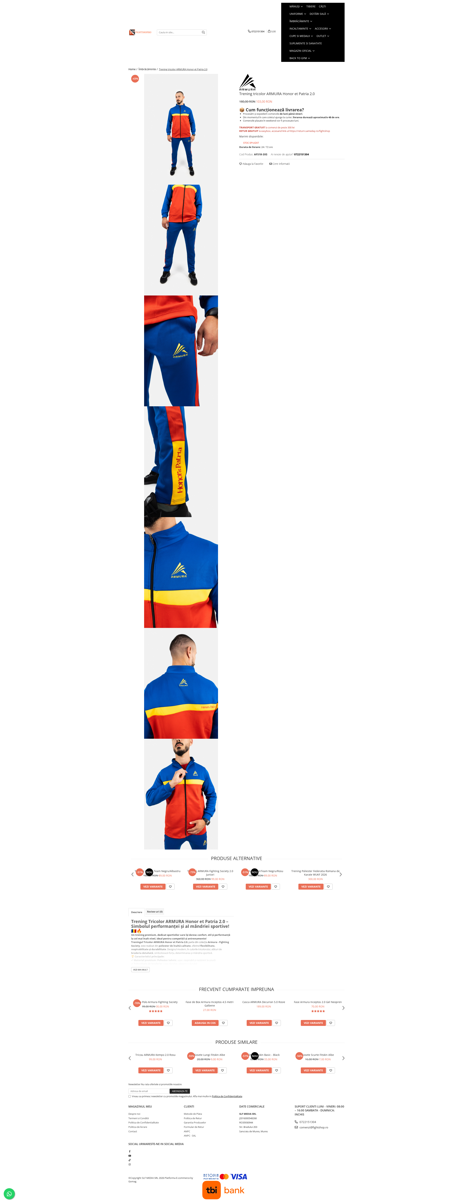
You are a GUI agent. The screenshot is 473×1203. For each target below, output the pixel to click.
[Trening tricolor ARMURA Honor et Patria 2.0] (181, 129)
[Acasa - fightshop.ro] (139, 32)
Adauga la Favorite (252, 163)
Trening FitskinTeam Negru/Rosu (263, 871)
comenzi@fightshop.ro (313, 1127)
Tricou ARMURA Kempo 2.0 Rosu (155, 1055)
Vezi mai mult (140, 969)
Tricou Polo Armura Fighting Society (156, 1002)
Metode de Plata (193, 1113)
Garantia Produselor (195, 1122)
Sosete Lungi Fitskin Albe (209, 1055)
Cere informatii (281, 163)
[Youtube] (129, 1155)
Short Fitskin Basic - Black (264, 1055)
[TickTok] (129, 1160)
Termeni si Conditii (138, 1118)
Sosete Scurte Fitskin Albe (318, 1055)
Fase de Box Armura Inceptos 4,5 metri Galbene (210, 1003)
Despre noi (134, 1113)
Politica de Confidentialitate (227, 1096)
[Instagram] (129, 1164)
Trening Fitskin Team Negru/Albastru (158, 871)
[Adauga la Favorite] (170, 887)
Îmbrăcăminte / (148, 69)
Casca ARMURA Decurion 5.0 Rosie (263, 1002)
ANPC (187, 1131)
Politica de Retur (193, 1118)
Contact (132, 1131)
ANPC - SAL (190, 1135)
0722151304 (307, 1122)
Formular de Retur (194, 1127)
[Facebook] (129, 1151)
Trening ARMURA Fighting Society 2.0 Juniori (210, 872)
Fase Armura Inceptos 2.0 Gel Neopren (318, 1002)
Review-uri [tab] (155, 911)
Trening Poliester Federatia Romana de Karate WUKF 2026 (315, 872)
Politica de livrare (137, 1127)
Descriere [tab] (136, 912)
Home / (133, 69)
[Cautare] (203, 32)
